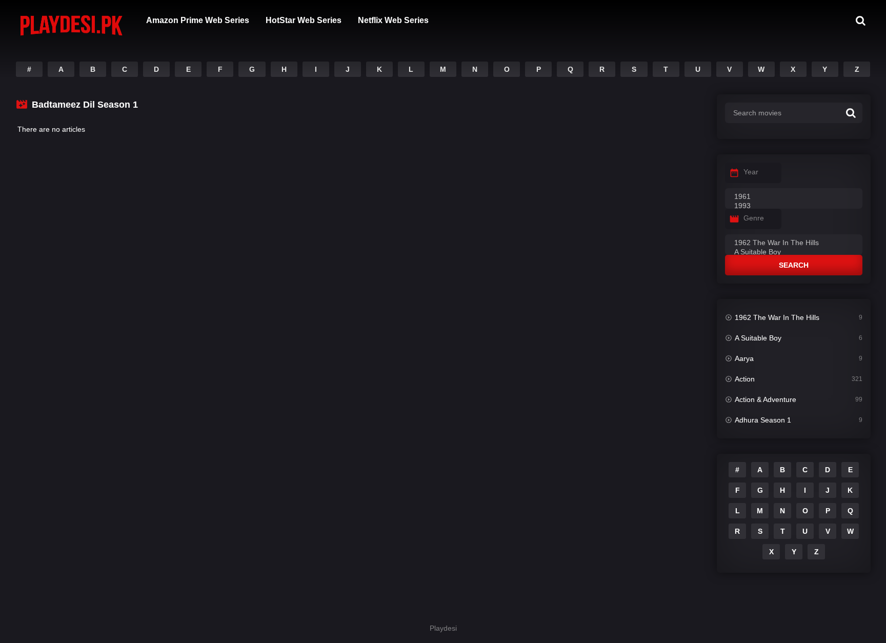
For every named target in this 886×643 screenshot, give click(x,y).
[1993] (793, 206)
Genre (753, 218)
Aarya (744, 358)
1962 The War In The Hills (777, 317)
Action (745, 379)
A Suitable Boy (758, 338)
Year (750, 172)
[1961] (793, 197)
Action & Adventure (765, 399)
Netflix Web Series (393, 20)
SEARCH (794, 265)
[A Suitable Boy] (793, 252)
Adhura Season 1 (763, 420)
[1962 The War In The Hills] (793, 243)
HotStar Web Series (303, 20)
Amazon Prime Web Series (197, 20)
